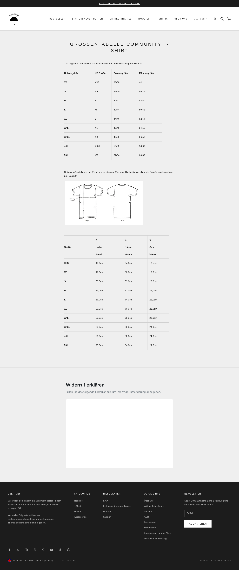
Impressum (150, 522)
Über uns (180, 19)
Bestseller (57, 19)
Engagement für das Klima (157, 533)
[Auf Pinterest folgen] (43, 549)
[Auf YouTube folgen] (51, 549)
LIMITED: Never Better (87, 19)
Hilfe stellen (150, 527)
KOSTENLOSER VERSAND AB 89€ (119, 3)
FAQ (105, 500)
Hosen (77, 511)
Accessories (80, 517)
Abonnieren (198, 524)
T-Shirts (162, 19)
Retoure (107, 511)
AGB (146, 517)
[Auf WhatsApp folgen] (68, 549)
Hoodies (144, 19)
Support (107, 517)
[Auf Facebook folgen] (9, 549)
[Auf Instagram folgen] (26, 549)
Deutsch (199, 19)
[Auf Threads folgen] (34, 549)
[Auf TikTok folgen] (60, 549)
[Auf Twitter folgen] (18, 549)
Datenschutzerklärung (155, 538)
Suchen (148, 511)
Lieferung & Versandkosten (117, 506)
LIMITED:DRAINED (121, 19)
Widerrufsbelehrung (154, 506)
